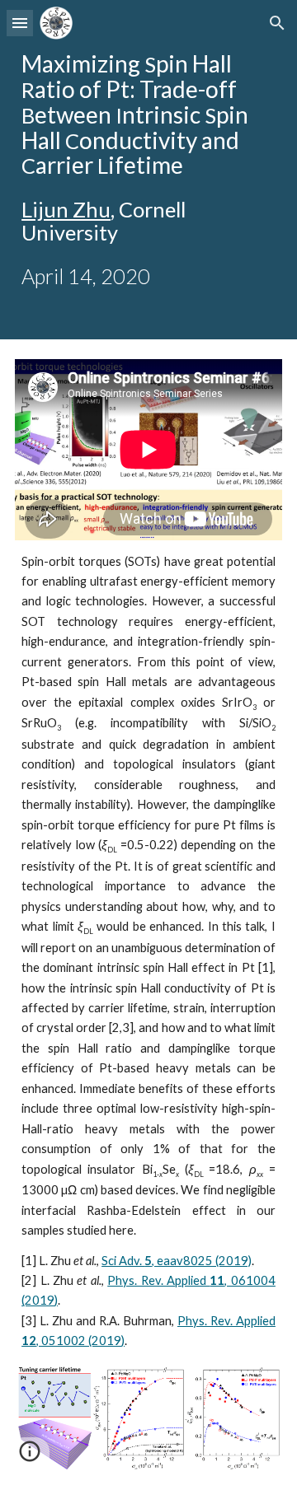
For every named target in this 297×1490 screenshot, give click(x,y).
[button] (20, 22)
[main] (148, 169)
